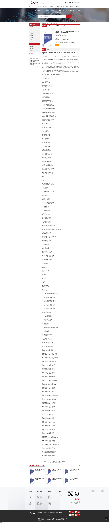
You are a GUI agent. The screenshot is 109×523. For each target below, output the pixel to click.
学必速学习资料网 (48, 518)
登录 (75, 2)
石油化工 (30, 504)
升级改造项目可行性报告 (40, 497)
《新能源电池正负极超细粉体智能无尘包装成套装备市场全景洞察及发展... (35, 58)
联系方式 (60, 492)
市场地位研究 (52, 6)
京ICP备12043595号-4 (59, 512)
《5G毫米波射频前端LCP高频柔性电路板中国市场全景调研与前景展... (35, 66)
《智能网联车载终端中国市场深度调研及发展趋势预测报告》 (35, 64)
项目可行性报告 (39, 495)
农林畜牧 (31, 46)
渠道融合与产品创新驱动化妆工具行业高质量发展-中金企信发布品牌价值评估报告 (55, 461)
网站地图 (39, 520)
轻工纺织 (54, 23)
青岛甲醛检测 (62, 518)
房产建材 (31, 35)
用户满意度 (49, 498)
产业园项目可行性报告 (39, 496)
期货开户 (58, 518)
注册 (78, 2)
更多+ (79, 465)
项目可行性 (39, 6)
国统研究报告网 (64, 519)
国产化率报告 (45, 6)
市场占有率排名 (77, 6)
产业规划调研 (49, 504)
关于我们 (62, 6)
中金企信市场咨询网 (58, 519)
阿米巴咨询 (42, 518)
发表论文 (53, 519)
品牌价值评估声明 (50, 492)
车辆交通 (31, 33)
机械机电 (31, 39)
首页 (29, 6)
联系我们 (67, 6)
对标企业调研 (49, 503)
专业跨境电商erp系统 (48, 519)
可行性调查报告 (54, 518)
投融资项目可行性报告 (39, 503)
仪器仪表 (30, 502)
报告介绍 (43, 49)
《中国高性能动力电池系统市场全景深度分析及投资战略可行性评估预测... (35, 55)
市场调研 (71, 6)
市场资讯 (58, 6)
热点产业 (31, 50)
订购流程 (48, 49)
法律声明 (60, 495)
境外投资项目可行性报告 (40, 498)
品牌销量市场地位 (50, 502)
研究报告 (33, 6)
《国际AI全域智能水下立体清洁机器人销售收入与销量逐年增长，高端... (35, 61)
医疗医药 (31, 26)
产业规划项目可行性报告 (40, 502)
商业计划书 (38, 492)
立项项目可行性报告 (39, 504)
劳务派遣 (42, 519)
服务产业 (31, 48)
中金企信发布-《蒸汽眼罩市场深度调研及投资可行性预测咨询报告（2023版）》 (54, 462)
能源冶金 (31, 37)
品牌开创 (49, 496)
